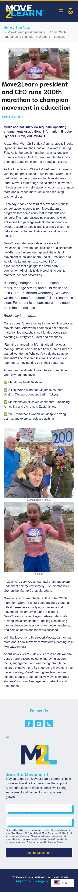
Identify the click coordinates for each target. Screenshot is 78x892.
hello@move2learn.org (48, 881)
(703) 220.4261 (24, 881)
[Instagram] (49, 723)
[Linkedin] (39, 723)
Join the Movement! (39, 852)
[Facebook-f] (28, 723)
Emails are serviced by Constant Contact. (46, 841)
